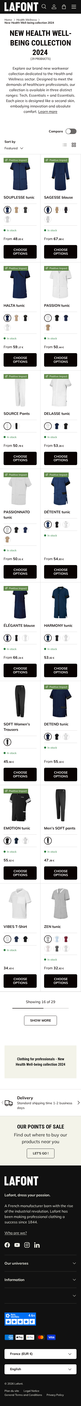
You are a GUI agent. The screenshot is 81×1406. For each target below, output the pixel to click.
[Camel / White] (16, 210)
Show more (40, 1020)
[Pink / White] (48, 948)
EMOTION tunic (17, 828)
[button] (64, 7)
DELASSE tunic (57, 413)
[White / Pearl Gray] (7, 219)
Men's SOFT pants (59, 828)
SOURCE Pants (17, 413)
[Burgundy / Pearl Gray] (66, 939)
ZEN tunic (52, 926)
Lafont (18, 1383)
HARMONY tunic (58, 625)
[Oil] (16, 939)
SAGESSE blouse (58, 197)
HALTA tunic (14, 305)
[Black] (57, 318)
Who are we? (15, 1233)
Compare (56, 131)
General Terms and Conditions (23, 1395)
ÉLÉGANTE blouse (19, 625)
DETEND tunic (56, 724)
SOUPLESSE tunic (19, 197)
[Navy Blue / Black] (66, 318)
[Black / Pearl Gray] (57, 736)
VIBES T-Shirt (15, 926)
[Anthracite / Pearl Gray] (57, 948)
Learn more (47, 111)
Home (8, 19)
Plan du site (11, 1390)
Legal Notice (31, 1390)
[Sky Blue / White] (57, 939)
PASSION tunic (57, 305)
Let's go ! (40, 1153)
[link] (20, 174)
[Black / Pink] (57, 524)
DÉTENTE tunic (57, 512)
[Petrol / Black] (16, 840)
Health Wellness (26, 19)
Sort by (10, 142)
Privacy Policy (55, 1395)
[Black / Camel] (25, 210)
